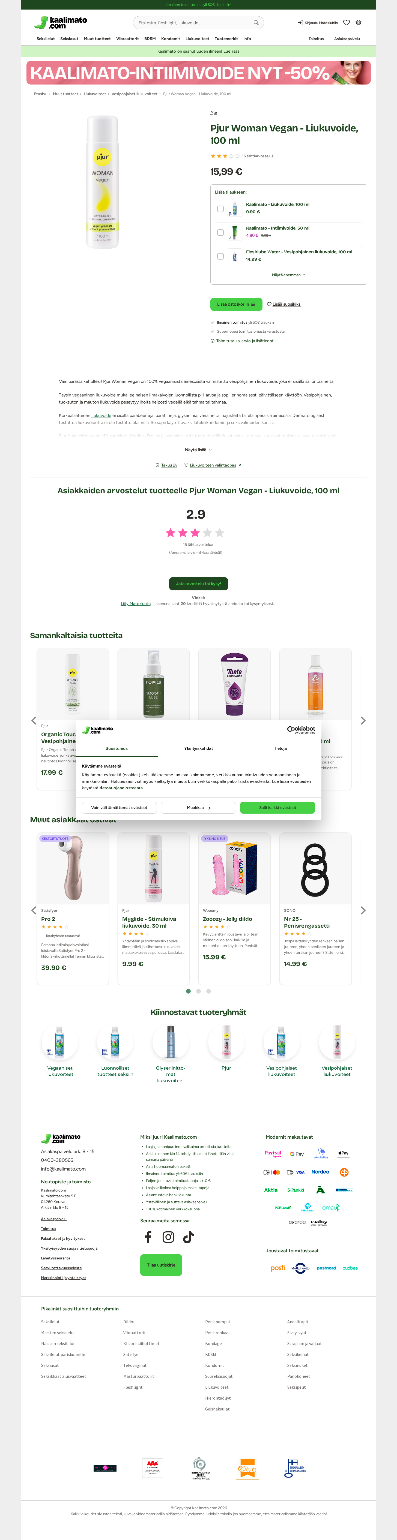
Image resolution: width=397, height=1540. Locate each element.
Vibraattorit (127, 38)
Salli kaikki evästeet (277, 807)
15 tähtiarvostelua (257, 156)
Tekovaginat (135, 1365)
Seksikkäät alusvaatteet (63, 1376)
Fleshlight (132, 1386)
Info (247, 38)
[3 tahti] (225, 156)
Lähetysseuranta (55, 1258)
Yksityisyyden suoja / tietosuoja (69, 1248)
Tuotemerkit (226, 38)
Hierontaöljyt (218, 1397)
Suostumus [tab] (117, 748)
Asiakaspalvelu (347, 39)
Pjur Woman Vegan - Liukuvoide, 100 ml (284, 134)
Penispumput (218, 1321)
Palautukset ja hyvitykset (63, 1238)
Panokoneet (298, 1376)
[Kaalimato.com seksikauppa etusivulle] (81, 22)
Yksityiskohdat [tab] (198, 748)
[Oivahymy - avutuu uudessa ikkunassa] (247, 1468)
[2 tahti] (219, 156)
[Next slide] (362, 720)
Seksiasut (69, 38)
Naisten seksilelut (58, 1343)
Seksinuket (297, 1365)
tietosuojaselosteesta (121, 788)
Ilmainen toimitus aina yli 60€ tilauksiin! (198, 4)
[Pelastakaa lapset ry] (105, 1468)
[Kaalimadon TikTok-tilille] (188, 1237)
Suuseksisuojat (219, 1376)
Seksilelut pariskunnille (63, 1354)
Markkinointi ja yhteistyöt (63, 1278)
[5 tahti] (237, 156)
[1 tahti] (213, 156)
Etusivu (40, 94)
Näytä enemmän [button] (286, 275)
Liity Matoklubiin (136, 603)
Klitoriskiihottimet (141, 1343)
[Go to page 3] (208, 991)
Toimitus (316, 39)
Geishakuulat (217, 1408)
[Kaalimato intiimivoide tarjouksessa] (198, 73)
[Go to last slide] (34, 720)
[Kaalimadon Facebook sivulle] (148, 1237)
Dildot (129, 1321)
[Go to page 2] (198, 991)
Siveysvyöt (297, 1332)
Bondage (213, 1343)
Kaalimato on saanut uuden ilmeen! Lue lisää (198, 51)
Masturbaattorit (138, 1376)
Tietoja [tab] (280, 748)
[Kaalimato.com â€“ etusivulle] (60, 1139)
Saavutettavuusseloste (61, 1268)
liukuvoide (101, 415)
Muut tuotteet (97, 38)
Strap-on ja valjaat (304, 1343)
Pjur (213, 112)
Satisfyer (131, 1354)
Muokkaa (195, 807)
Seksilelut (46, 38)
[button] (256, 22)
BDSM (150, 38)
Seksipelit (296, 1386)
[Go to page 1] (188, 991)
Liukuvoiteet (197, 38)
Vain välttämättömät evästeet (119, 807)
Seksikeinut (298, 1354)
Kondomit (170, 38)
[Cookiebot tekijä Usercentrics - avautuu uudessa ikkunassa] (291, 730)
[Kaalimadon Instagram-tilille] (168, 1237)
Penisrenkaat (217, 1332)
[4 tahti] (231, 156)
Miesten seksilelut (58, 1332)
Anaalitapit (298, 1321)
